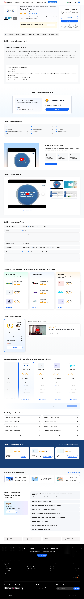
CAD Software (30, 573)
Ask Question (40, 2)
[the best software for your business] (8, 2)
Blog (45, 2)
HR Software (30, 570)
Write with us (75, 570)
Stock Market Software (9, 566)
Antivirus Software (31, 575)
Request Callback (47, 456)
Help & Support (65, 595)
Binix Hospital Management (43, 300)
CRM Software (7, 575)
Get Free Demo (69, 17)
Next (43, 194)
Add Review (14, 347)
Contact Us (52, 568)
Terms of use (17, 595)
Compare (33, 2)
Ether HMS (68, 291)
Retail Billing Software (8, 568)
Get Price (57, 109)
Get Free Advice (11, 511)
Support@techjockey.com (74, 595)
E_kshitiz (16, 300)
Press (51, 573)
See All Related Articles (73, 472)
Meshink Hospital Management (44, 282)
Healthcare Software (31, 6)
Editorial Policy (76, 575)
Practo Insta (68, 300)
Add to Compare (27, 399)
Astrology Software (8, 570)
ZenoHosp (16, 450)
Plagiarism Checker (8, 573)
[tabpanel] (16, 453)
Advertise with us (76, 568)
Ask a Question (53, 575)
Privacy (23, 595)
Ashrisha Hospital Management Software (45, 291)
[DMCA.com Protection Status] (22, 589)
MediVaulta (67, 450)
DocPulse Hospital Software (18, 282)
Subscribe (76, 588)
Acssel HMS (17, 291)
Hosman (41, 450)
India (69, 2)
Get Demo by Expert (51, 164)
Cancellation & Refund (8, 595)
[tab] (56, 184)
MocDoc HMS (68, 282)
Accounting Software (31, 566)
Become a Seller (76, 573)
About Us (52, 566)
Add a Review (51, 25)
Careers (52, 570)
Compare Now (72, 406)
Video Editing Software (32, 568)
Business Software (23, 6)
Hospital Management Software (42, 6)
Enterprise (75, 566)
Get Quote (69, 21)
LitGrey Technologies (26, 11)
